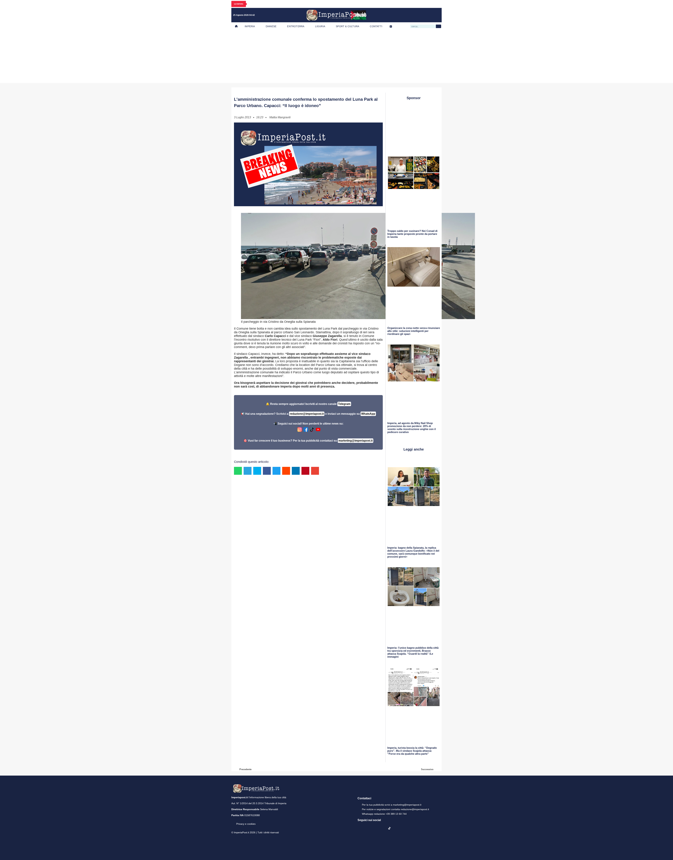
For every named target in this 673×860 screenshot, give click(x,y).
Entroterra (295, 26)
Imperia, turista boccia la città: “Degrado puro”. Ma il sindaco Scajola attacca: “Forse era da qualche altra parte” (412, 750)
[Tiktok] (437, 15)
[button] (238, 471)
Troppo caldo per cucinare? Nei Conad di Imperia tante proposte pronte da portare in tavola (412, 233)
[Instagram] (415, 15)
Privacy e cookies (246, 823)
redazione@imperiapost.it (307, 413)
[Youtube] (422, 15)
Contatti (376, 26)
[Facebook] (408, 15)
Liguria (320, 26)
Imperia (250, 26)
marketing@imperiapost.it (355, 440)
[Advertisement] (336, 56)
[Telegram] (429, 15)
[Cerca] (438, 26)
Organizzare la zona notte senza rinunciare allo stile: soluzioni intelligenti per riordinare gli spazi (413, 330)
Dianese (271, 26)
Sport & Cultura (347, 26)
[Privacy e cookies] (232, 821)
